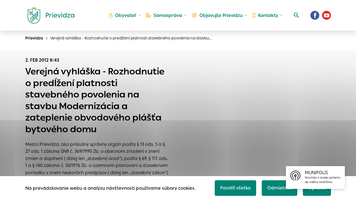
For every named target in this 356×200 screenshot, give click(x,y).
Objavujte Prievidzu (221, 15)
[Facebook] (314, 15)
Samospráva (168, 15)
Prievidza (34, 38)
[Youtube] (326, 15)
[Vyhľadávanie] (296, 15)
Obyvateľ (125, 15)
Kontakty (268, 15)
